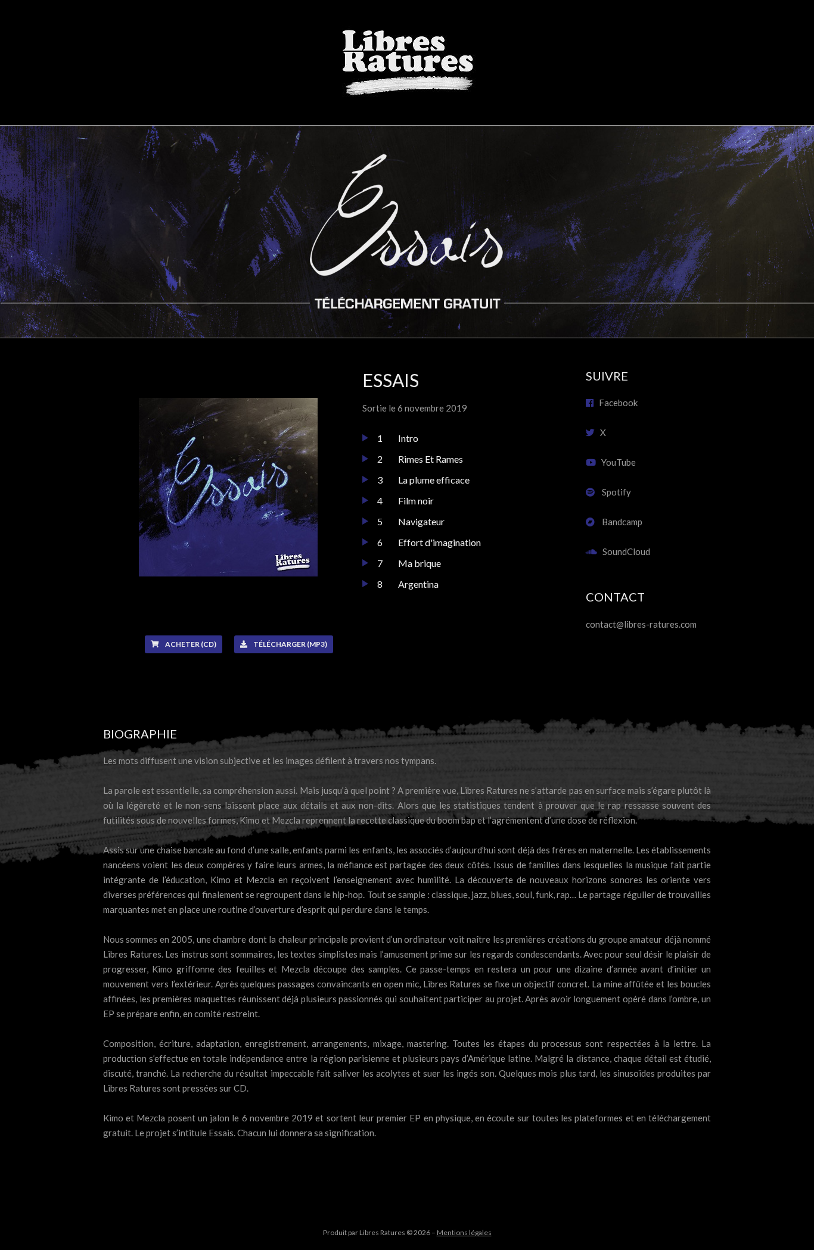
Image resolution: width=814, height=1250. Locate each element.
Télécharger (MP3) (290, 644)
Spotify (613, 492)
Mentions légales (464, 1232)
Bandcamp (618, 521)
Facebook (616, 402)
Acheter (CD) (190, 644)
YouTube (616, 462)
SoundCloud (623, 551)
